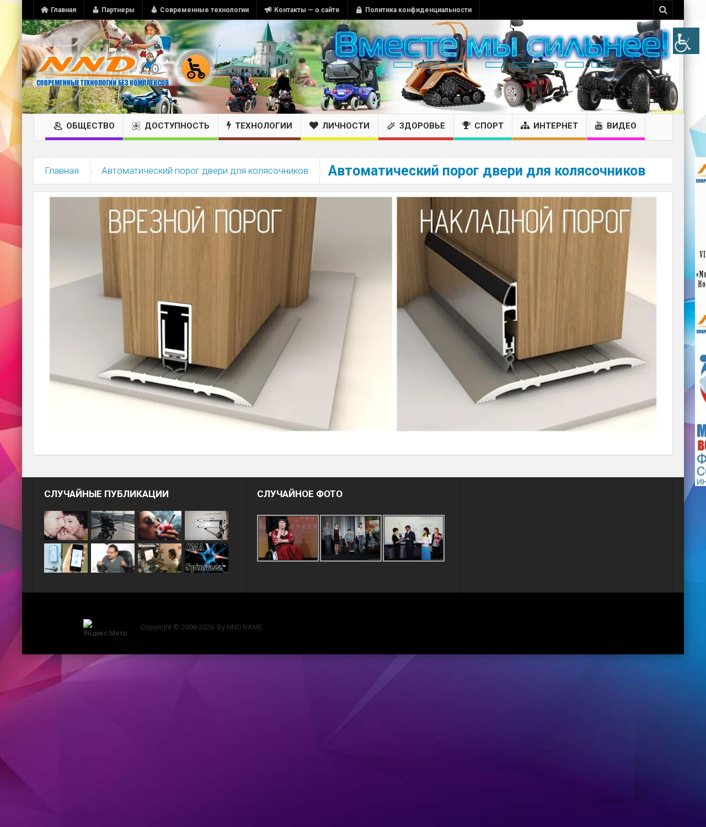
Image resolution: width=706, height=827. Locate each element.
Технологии (263, 126)
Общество (90, 126)
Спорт (489, 126)
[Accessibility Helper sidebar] (686, 41)
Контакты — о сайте (307, 10)
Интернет (555, 126)
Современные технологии (204, 10)
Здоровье (422, 126)
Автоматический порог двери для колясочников (204, 170)
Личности (346, 126)
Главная (63, 10)
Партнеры (118, 10)
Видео (622, 126)
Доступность (177, 126)
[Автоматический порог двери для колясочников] (353, 313)
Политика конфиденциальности (418, 10)
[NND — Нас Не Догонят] (124, 66)
